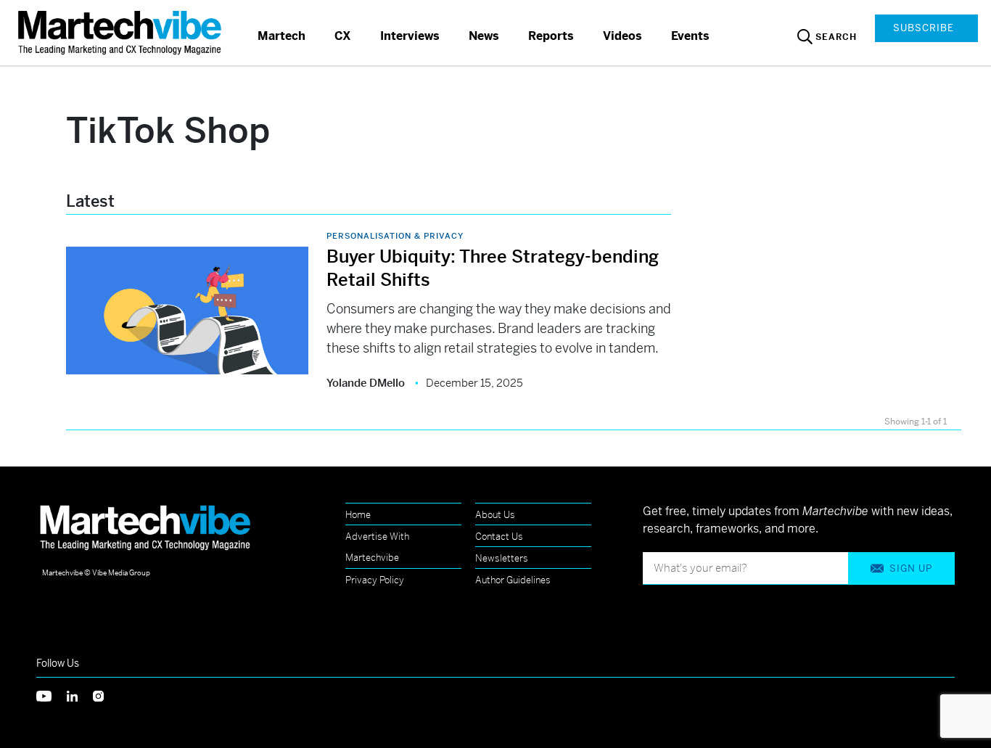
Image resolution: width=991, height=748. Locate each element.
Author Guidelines (513, 580)
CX (342, 36)
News (484, 36)
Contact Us (499, 536)
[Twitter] (51, 694)
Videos (622, 36)
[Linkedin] (80, 694)
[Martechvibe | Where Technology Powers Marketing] (121, 32)
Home (358, 515)
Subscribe (923, 28)
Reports (551, 36)
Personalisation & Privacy (395, 236)
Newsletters (501, 558)
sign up (910, 568)
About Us (495, 515)
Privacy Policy (374, 580)
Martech (281, 36)
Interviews (410, 36)
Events (690, 36)
